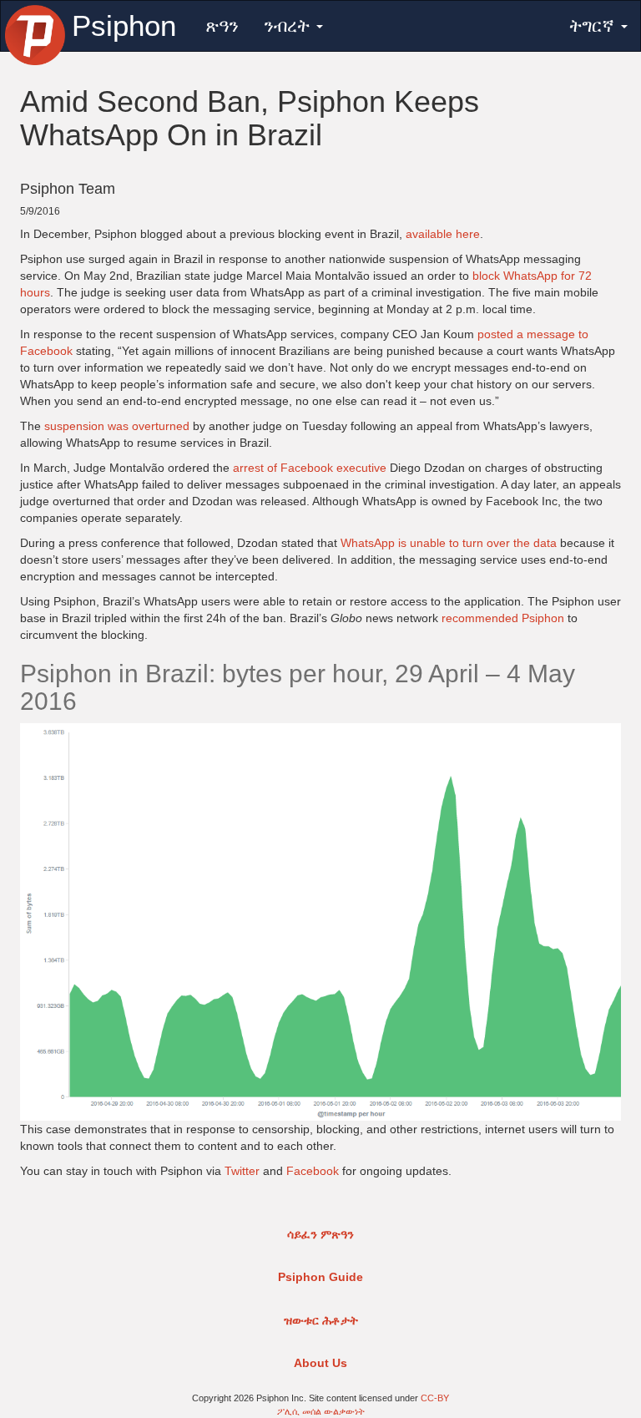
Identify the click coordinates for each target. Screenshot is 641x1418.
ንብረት (289, 25)
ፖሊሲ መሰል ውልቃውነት (321, 1411)
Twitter (242, 1170)
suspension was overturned (116, 426)
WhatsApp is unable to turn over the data (449, 542)
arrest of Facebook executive (309, 467)
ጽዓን (222, 25)
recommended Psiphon (503, 618)
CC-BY (435, 1398)
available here (443, 234)
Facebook (312, 1170)
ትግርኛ (594, 25)
